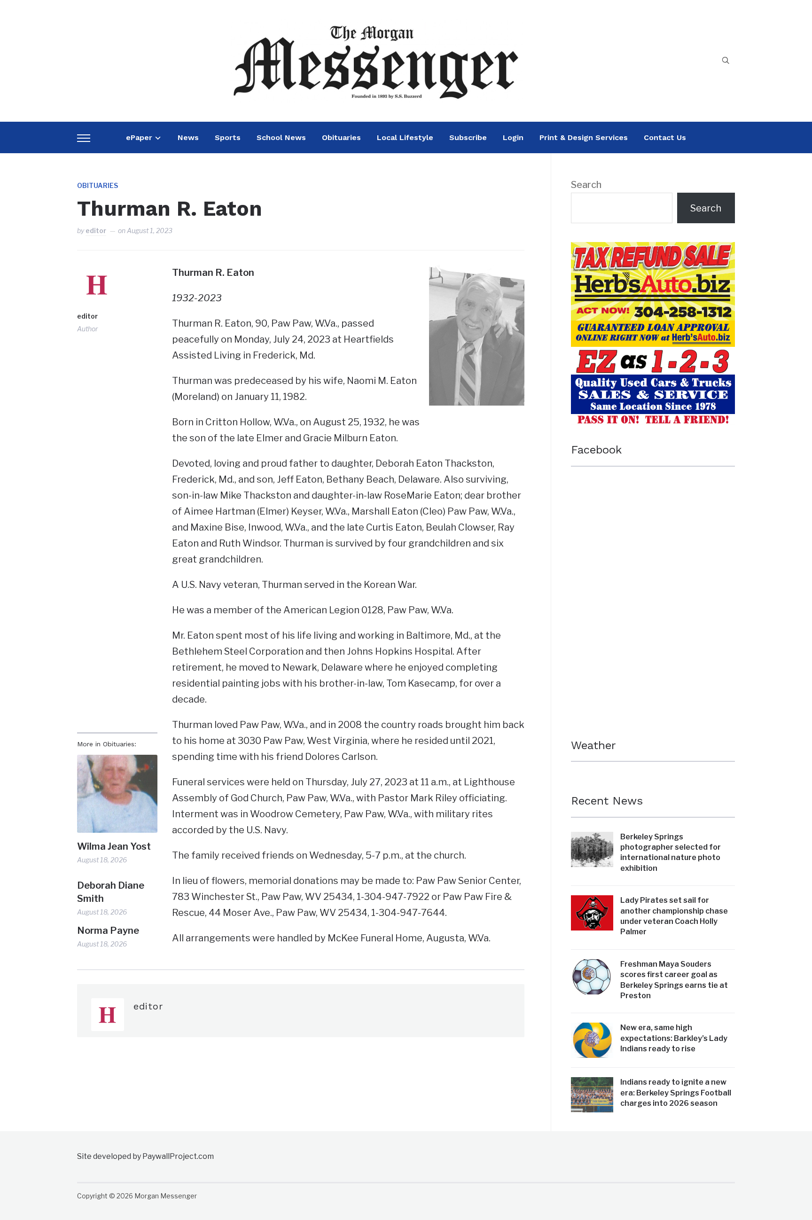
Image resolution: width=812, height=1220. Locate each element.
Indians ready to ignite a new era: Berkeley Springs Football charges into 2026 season (675, 1093)
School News (281, 137)
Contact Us (665, 137)
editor (96, 231)
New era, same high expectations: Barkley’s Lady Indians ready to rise (673, 1038)
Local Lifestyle (405, 137)
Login (513, 137)
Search (586, 184)
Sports (228, 137)
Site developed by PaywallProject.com (145, 1156)
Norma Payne (108, 930)
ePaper (139, 137)
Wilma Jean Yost (114, 846)
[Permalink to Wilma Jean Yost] (117, 793)
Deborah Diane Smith (110, 892)
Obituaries (341, 137)
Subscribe (468, 137)
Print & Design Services (583, 137)
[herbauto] (653, 250)
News (188, 137)
